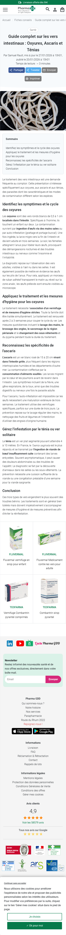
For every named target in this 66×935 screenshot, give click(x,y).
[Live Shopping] (29, 643)
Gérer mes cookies (33, 794)
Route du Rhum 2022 (33, 720)
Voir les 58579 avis (33, 822)
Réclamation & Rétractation (33, 756)
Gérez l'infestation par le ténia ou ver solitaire (31, 164)
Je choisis (34, 916)
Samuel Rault (15, 55)
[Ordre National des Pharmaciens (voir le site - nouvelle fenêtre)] (22, 865)
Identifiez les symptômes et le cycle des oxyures (33, 148)
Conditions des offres (33, 790)
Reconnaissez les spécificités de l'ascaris (29, 160)
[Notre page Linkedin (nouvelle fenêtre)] (9, 643)
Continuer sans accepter (15, 883)
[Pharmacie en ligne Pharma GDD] (26, 10)
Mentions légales (33, 778)
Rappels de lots (33, 764)
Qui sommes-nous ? (33, 703)
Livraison (33, 747)
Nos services (33, 711)
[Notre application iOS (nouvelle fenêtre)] (22, 731)
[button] (5, 9)
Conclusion (12, 168)
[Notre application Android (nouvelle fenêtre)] (43, 731)
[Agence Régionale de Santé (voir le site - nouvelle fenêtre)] (36, 865)
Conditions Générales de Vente (33, 786)
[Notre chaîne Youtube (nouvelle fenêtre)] (20, 643)
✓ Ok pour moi (34, 925)
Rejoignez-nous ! (33, 724)
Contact (33, 760)
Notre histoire (33, 707)
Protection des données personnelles (33, 782)
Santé (33, 29)
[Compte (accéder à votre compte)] (55, 9)
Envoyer (53, 679)
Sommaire (12, 139)
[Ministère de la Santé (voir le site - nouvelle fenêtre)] (39, 850)
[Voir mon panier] (62, 9)
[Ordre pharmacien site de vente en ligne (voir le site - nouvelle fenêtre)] (54, 850)
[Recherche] (47, 9)
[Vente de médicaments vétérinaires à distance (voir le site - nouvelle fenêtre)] (8, 865)
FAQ (33, 751)
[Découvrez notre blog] (47, 643)
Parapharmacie (33, 715)
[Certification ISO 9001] (18, 850)
